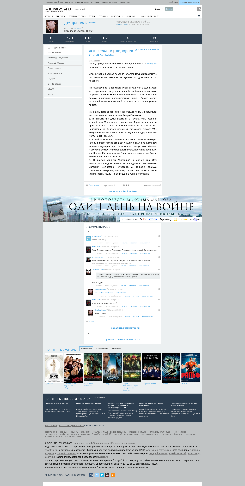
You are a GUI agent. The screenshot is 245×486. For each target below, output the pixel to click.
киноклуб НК (117, 16)
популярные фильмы (61, 350)
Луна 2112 (49, 384)
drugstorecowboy (98, 257)
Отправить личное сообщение (139, 24)
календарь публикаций (159, 432)
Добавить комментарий (125, 328)
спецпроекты (51, 434)
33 (128, 38)
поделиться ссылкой (154, 185)
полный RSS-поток (54, 436)
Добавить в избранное (147, 49)
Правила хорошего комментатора (122, 339)
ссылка (124, 243)
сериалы (64, 432)
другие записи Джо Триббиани (122, 191)
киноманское (93, 178)
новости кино (51, 432)
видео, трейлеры (118, 432)
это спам (133, 243)
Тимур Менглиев (98, 269)
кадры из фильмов (137, 432)
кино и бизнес (179, 432)
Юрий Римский (177, 453)
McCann (51, 94)
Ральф (184, 384)
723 (69, 38)
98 (153, 38)
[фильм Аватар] (112, 368)
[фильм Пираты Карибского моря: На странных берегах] (132, 368)
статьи (92, 16)
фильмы (74, 432)
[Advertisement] (182, 83)
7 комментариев (94, 185)
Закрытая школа (149, 384)
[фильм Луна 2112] (54, 368)
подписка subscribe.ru (173, 434)
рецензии (60, 16)
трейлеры (103, 16)
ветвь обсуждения (112, 243)
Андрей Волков (158, 453)
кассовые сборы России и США (96, 434)
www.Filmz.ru (51, 450)
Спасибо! (110, 185)
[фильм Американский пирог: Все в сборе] (73, 368)
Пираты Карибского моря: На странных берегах (130, 387)
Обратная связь (100, 443)
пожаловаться (145, 243)
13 (105, 269)
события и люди (100, 432)
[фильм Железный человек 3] (93, 368)
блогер (79, 28)
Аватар (106, 384)
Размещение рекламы (123, 443)
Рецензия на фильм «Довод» (88, 403)
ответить (100, 243)
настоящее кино (71, 425)
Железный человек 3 (88, 385)
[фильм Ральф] (190, 368)
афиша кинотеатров (150, 434)
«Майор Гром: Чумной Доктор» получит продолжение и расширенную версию (121, 405)
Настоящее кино (81, 443)
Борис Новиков (54, 68)
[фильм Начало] (171, 368)
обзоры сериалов (77, 16)
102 (87, 38)
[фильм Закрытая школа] (151, 368)
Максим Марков (55, 73)
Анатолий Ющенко (56, 63)
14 (103, 246)
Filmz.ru (51, 425)
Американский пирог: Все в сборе (70, 386)
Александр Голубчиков (58, 58)
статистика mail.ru (73, 436)
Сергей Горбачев (66, 453)
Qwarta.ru (102, 457)
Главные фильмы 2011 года (56, 403)
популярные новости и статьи (67, 399)
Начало (165, 384)
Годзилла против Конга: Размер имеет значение (184, 404)
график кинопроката (149, 16)
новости (49, 16)
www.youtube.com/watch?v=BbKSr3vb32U (110, 293)
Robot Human (97, 247)
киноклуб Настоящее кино (126, 434)
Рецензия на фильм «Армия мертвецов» (151, 404)
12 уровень (92, 22)
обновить (92, 321)
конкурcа (152, 63)
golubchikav (96, 236)
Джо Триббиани (75, 23)
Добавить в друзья (122, 24)
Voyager (51, 79)
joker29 (51, 89)
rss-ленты (190, 434)
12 (101, 235)
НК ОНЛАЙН (131, 16)
